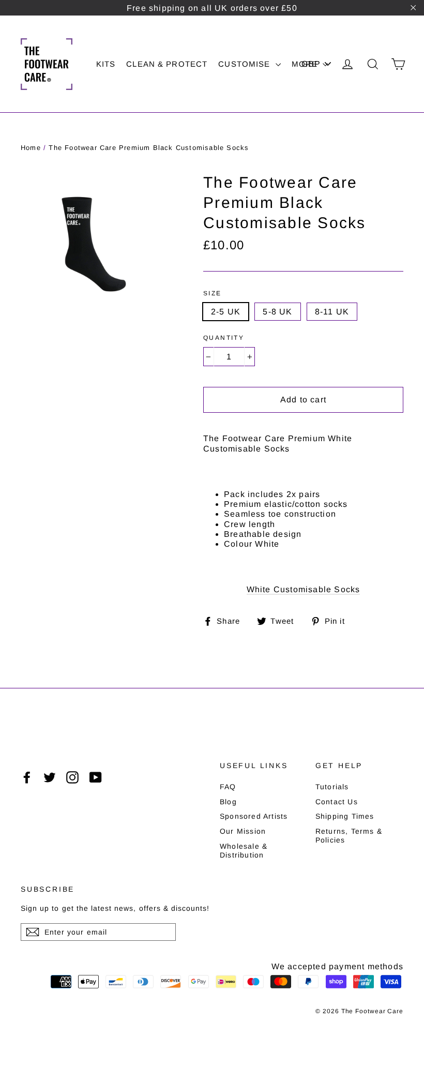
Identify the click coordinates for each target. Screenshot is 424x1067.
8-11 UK (332, 311)
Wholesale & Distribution (243, 850)
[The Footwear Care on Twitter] (49, 777)
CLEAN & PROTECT (166, 63)
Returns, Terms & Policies (348, 835)
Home (31, 148)
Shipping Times (344, 816)
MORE (306, 63)
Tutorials (332, 787)
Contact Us (336, 802)
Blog (228, 802)
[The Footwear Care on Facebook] (27, 777)
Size (212, 293)
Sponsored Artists (253, 816)
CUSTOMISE (245, 63)
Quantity (223, 337)
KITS (106, 63)
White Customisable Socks (303, 589)
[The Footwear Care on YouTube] (95, 777)
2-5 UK (225, 311)
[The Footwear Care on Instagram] (72, 777)
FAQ (228, 787)
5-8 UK (277, 311)
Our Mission (243, 831)
